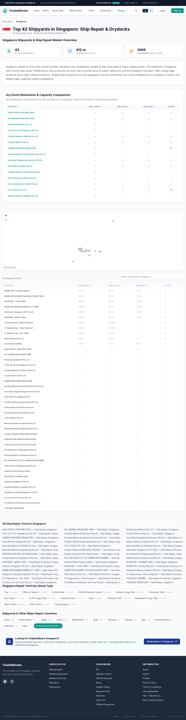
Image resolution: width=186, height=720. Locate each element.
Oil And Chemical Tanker (94, 592)
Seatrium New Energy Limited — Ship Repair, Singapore (91, 562)
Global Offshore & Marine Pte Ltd (22, 178)
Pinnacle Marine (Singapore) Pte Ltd (20, 455)
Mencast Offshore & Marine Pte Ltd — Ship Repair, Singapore (155, 546)
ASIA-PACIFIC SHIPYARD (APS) (21, 112)
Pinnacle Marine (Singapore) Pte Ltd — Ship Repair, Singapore (32, 558)
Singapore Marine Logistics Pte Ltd (19, 487)
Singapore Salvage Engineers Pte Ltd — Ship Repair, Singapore (33, 574)
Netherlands (80, 619)
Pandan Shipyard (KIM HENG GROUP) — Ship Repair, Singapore (95, 550)
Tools (91, 10)
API (97, 669)
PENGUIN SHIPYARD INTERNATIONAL (20, 439)
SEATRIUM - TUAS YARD (15, 301)
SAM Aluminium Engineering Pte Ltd (20, 466)
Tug (10, 592)
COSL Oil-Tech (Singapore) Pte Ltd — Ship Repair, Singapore (31, 533)
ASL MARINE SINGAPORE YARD (21, 118)
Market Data (75, 10)
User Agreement (150, 691)
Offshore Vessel (34, 592)
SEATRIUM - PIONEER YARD (16, 476)
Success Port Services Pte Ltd (17, 497)
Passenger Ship (161, 592)
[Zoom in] (6, 215)
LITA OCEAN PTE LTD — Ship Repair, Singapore (87, 546)
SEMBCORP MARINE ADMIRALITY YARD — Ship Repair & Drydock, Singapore (39, 570)
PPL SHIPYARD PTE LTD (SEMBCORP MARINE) (24, 460)
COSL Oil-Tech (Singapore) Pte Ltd (23, 130)
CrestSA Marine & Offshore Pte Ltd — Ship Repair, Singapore (93, 533)
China (9, 619)
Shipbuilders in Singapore (160, 641)
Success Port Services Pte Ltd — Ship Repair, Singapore (29, 582)
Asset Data (57, 10)
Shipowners (54, 687)
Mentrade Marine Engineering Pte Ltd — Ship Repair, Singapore (32, 550)
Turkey (61, 619)
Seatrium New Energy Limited (17, 471)
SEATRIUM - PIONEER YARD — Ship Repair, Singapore (152, 562)
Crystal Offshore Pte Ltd (18, 142)
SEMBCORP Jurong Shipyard (17, 291)
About (145, 669)
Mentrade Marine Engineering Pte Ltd (20, 428)
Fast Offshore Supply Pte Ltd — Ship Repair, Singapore (28, 541)
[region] (93, 241)
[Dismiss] (181, 3)
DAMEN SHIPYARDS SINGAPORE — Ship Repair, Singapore (30, 537)
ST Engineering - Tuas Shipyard (18, 328)
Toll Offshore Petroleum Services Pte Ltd (22, 503)
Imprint (146, 674)
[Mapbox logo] (9, 267)
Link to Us (100, 700)
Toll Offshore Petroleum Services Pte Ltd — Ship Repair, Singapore (96, 582)
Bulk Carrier (40, 604)
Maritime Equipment (58, 674)
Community (105, 10)
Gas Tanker (14, 598)
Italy (146, 619)
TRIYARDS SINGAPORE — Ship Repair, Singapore (149, 582)
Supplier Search (103, 674)
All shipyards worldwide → (48, 626)
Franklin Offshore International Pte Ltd (24, 172)
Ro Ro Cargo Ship (42, 598)
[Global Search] (136, 10)
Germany (114, 619)
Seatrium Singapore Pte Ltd (16, 481)
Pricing (120, 10)
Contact (146, 678)
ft (150, 11)
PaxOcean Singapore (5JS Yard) (18, 312)
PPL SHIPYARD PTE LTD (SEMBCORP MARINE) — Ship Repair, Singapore (99, 558)
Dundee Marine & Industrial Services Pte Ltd (27, 154)
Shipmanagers (56, 669)
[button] (99, 252)
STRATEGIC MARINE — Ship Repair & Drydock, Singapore (154, 578)
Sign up (177, 10)
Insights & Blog (103, 687)
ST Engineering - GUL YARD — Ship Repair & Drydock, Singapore (33, 578)
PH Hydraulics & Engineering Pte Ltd (20, 450)
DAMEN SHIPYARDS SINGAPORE (22, 148)
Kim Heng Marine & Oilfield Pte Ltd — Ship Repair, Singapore (31, 546)
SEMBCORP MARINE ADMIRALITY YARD (21, 307)
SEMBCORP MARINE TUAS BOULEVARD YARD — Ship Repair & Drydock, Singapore (104, 570)
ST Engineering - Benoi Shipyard (18, 322)
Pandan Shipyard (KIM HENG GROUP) (20, 434)
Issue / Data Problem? (153, 700)
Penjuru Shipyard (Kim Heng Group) (20, 444)
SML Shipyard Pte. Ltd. (14, 338)
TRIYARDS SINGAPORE (14, 508)
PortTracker (149, 3)
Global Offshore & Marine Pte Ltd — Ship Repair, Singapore (154, 541)
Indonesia (10, 626)
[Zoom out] (6, 220)
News (46, 10)
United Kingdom (164, 619)
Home (37, 10)
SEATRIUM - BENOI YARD (15, 317)
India (26, 626)
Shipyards (7, 21)
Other (95, 598)
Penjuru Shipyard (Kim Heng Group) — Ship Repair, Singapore (94, 554)
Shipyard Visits (103, 691)
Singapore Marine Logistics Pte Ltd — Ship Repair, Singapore (155, 570)
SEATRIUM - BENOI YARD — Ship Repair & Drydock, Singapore (32, 562)
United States (27, 619)
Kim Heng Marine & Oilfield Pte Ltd (22, 184)
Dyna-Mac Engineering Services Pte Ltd (25, 160)
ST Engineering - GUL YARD (16, 333)
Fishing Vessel (66, 604)
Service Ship (62, 592)
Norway (131, 619)
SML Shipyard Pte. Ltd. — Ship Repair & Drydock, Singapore (93, 574)
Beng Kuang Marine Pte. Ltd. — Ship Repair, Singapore (152, 529)
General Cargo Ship (130, 592)
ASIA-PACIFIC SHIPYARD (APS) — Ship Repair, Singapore (29, 529)
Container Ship (72, 598)
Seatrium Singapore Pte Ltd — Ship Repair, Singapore (28, 566)
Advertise (100, 695)
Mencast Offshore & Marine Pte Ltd (23, 196)
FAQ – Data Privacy (152, 695)
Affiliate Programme (105, 704)
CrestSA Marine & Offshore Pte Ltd (23, 136)
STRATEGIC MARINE (13, 344)
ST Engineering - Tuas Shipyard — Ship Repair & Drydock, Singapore (97, 578)
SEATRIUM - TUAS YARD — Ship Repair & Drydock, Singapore (94, 566)
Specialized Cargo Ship (151, 598)
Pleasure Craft (119, 598)
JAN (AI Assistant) (104, 678)
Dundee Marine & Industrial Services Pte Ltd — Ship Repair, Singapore (98, 537)
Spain (98, 619)
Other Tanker (14, 604)
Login (162, 10)
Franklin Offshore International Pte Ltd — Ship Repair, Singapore (95, 541)
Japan (46, 619)
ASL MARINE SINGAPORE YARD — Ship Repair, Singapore (91, 529)
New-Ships (130, 3)
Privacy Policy (149, 682)
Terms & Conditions (152, 687)
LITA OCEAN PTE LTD (17, 190)
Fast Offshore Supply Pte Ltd (20, 166)
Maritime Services (57, 678)
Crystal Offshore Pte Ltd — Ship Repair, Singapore (150, 533)
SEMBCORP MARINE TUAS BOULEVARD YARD (24, 296)
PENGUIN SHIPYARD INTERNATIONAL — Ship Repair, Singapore (32, 554)
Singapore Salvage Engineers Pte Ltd (20, 492)
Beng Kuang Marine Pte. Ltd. (20, 124)
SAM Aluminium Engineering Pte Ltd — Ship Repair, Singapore (155, 558)
